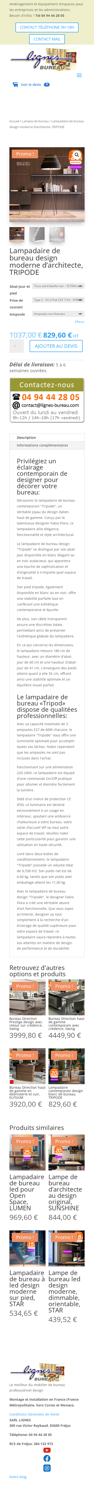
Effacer (80, 321)
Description (26, 437)
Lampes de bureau (35, 121)
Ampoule (17, 314)
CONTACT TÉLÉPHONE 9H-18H (47, 27)
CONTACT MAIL (47, 39)
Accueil (14, 121)
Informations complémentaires (42, 445)
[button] (77, 155)
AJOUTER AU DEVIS (56, 346)
